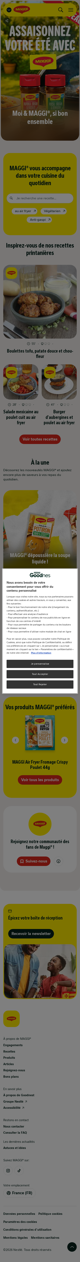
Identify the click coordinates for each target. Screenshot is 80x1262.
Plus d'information (41, 652)
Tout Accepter (40, 673)
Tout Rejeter (40, 684)
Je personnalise (40, 663)
